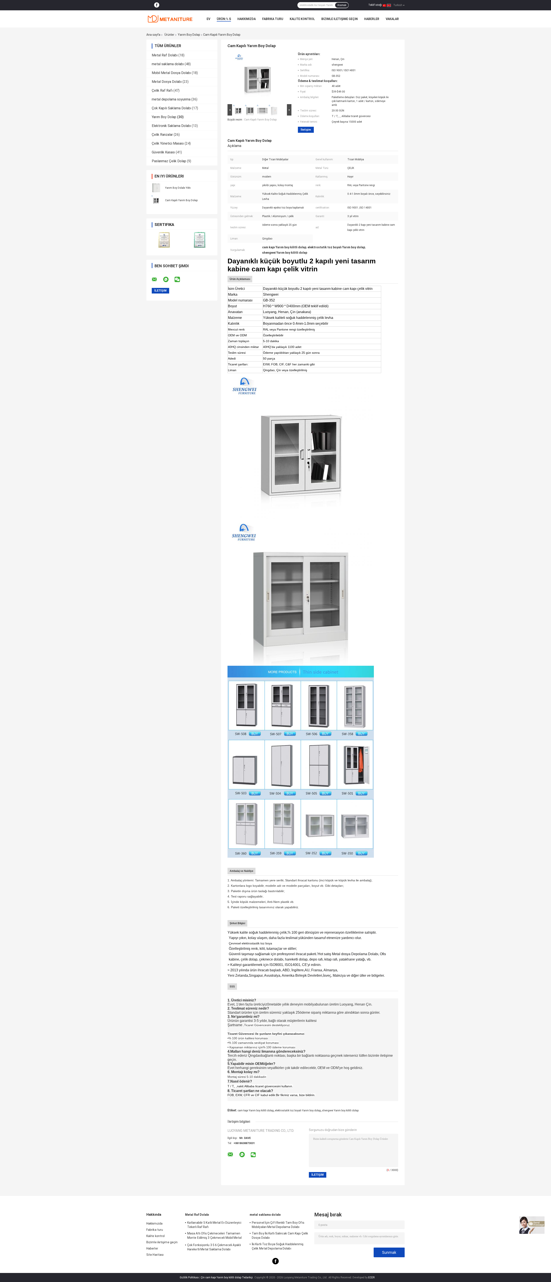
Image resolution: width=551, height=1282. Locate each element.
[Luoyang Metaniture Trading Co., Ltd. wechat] (180, 279)
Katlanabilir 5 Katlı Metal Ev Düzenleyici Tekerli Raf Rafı (214, 1225)
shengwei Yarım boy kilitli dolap (340, 1110)
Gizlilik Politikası (189, 1277)
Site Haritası (155, 1254)
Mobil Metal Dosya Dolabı (171, 73)
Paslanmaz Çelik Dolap (169, 161)
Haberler (371, 19)
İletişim (306, 129)
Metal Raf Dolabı (165, 55)
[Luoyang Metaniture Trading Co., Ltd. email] (157, 279)
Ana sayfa (153, 34)
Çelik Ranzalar (162, 135)
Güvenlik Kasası (163, 152)
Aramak (341, 5)
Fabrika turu (272, 19)
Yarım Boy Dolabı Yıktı (178, 187)
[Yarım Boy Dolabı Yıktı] (156, 187)
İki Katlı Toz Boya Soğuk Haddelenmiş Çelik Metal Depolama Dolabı (278, 1246)
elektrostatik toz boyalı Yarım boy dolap (298, 1110)
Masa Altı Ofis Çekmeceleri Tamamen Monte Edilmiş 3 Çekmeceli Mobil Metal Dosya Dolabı (214, 1236)
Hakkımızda (246, 19)
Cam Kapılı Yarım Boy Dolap (181, 200)
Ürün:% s (224, 19)
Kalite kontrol (302, 19)
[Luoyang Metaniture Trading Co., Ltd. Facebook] (157, 5)
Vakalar (392, 19)
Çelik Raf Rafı (162, 90)
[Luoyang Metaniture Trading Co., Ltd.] (170, 18)
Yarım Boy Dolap (189, 34)
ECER (371, 1277)
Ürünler (169, 34)
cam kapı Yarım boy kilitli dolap (256, 1110)
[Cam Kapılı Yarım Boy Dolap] (156, 200)
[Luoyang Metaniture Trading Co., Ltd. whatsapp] (168, 279)
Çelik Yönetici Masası (168, 143)
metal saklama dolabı (168, 64)
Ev (208, 19)
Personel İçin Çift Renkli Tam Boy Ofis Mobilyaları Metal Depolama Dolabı (278, 1225)
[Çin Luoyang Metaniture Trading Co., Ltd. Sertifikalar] (164, 240)
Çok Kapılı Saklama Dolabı (171, 108)
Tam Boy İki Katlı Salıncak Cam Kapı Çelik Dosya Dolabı (280, 1235)
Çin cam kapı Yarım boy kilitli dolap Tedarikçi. (227, 1277)
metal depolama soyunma (171, 99)
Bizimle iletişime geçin (339, 19)
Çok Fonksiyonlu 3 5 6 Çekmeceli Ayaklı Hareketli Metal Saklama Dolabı (214, 1247)
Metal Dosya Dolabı (167, 82)
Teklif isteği (375, 4)
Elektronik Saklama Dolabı (171, 126)
